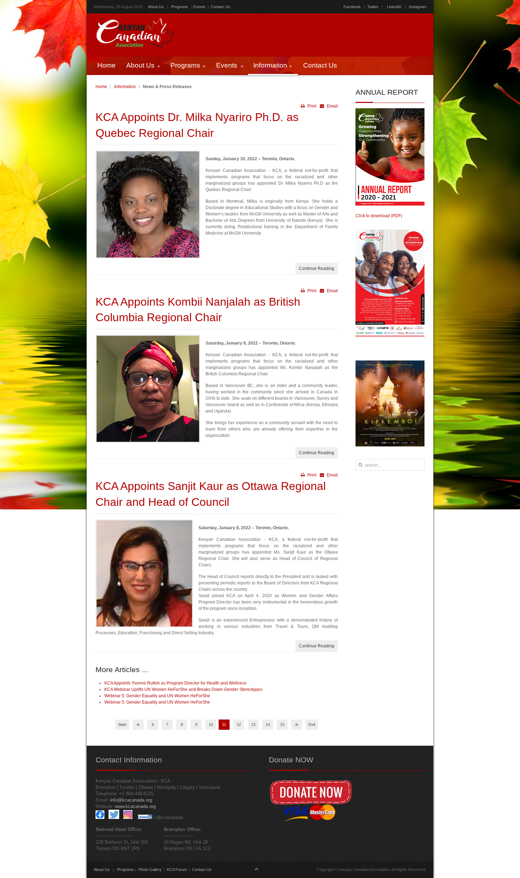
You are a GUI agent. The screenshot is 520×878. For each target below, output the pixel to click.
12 (239, 724)
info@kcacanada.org (131, 800)
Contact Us (220, 7)
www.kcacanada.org (135, 806)
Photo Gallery (150, 869)
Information (125, 86)
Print (311, 106)
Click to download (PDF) (379, 215)
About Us (156, 7)
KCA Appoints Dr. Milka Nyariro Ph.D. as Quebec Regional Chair (197, 125)
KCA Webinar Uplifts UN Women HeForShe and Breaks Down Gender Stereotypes (183, 689)
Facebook (352, 7)
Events (199, 7)
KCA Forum (177, 869)
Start (122, 724)
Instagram (417, 7)
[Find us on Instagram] (127, 817)
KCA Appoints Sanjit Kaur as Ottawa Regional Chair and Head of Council (211, 494)
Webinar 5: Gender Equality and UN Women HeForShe (157, 695)
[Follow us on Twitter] (114, 817)
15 (282, 724)
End (311, 724)
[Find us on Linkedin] (145, 817)
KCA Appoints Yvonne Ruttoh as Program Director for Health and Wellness (175, 683)
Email (332, 106)
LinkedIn (394, 7)
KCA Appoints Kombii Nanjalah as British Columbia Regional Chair (198, 309)
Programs (179, 7)
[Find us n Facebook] (100, 817)
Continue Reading (316, 268)
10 (211, 724)
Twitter (373, 7)
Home (101, 86)
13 (253, 724)
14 (268, 724)
